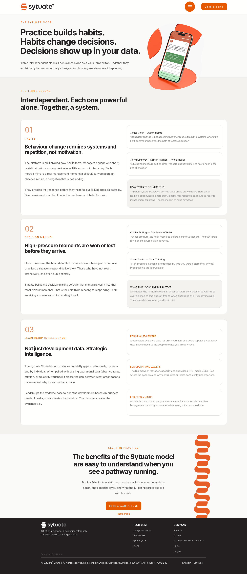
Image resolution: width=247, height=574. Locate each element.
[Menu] (190, 7)
